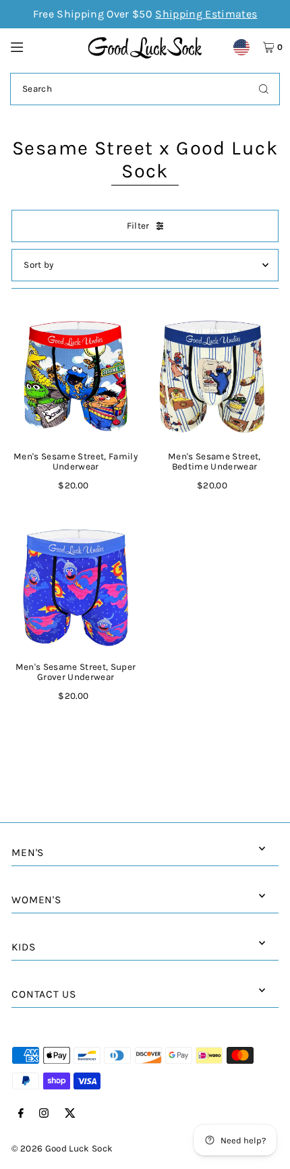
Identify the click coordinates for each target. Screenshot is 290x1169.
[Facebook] (21, 1114)
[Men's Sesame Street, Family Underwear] (75, 377)
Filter (138, 226)
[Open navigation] (43, 46)
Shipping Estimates (206, 13)
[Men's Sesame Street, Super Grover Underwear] (75, 587)
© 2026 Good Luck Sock (62, 1148)
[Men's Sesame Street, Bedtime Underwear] (214, 377)
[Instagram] (44, 1114)
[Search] (264, 89)
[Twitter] (70, 1114)
